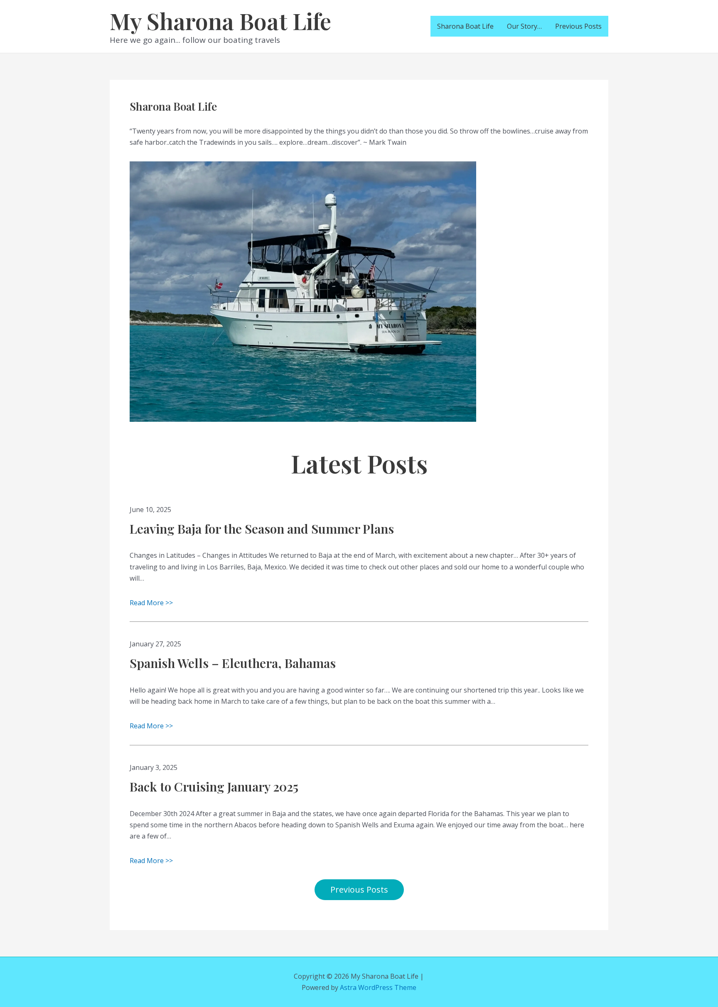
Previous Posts (578, 26)
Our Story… (524, 26)
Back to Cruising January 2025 (214, 786)
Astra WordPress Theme (378, 987)
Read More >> (151, 602)
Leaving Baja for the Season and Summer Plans (262, 528)
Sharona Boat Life (465, 26)
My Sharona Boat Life (220, 20)
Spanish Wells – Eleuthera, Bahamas (233, 663)
